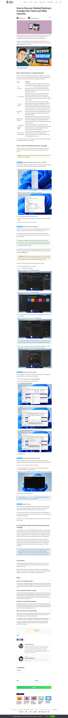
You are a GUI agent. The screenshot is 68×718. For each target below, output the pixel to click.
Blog (42, 709)
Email (37, 680)
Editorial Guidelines (26, 709)
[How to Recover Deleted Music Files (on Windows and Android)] (20, 698)
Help (56, 2)
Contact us (37, 709)
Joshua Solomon (22, 18)
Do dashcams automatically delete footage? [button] (26, 601)
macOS (30, 2)
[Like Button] (18, 635)
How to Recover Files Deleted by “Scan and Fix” (47, 702)
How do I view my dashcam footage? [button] (25, 581)
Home (17, 5)
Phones (35, 2)
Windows (25, 2)
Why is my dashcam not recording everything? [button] (27, 610)
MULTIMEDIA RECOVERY (22, 5)
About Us (32, 709)
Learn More (47, 716)
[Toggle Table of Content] (33, 68)
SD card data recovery (29, 497)
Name (18, 680)
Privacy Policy (20, 709)
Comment (19, 670)
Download (20, 268)
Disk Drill (46, 230)
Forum (60, 2)
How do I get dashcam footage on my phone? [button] (27, 590)
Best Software (50, 2)
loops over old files (28, 86)
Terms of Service (14, 709)
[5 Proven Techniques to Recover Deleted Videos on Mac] (34, 698)
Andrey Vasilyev (33, 18)
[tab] (34, 581)
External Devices (42, 2)
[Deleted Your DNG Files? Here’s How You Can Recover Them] (27, 698)
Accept (52, 716)
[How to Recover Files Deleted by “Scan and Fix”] (48, 698)
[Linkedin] (37, 18)
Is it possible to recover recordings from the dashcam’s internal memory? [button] (33, 618)
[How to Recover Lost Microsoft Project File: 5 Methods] (41, 698)
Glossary (45, 709)
